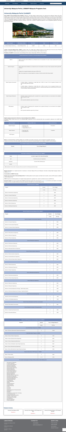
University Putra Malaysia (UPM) (13, 410)
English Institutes (33, 3)
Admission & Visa (24, 3)
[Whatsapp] (38, 428)
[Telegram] (35, 428)
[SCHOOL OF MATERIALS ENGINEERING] (14, 368)
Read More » (13, 412)
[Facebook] (40, 428)
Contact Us (42, 3)
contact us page (44, 180)
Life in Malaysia (15, 3)
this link (9, 171)
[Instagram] (32, 428)
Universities (7, 3)
